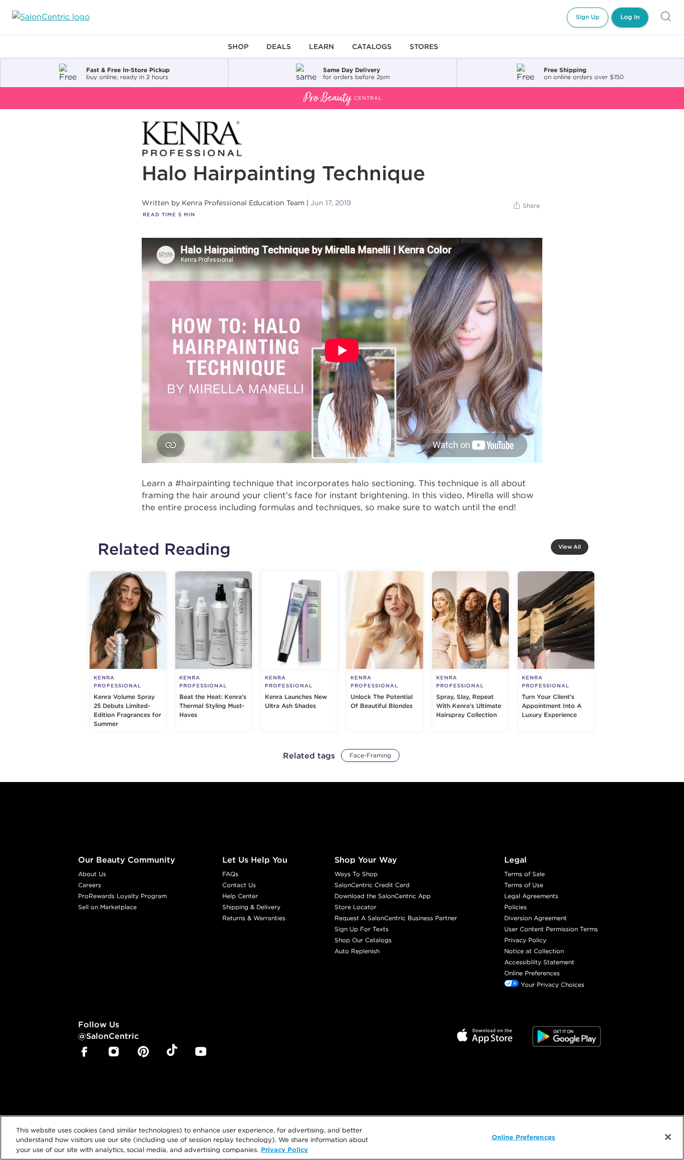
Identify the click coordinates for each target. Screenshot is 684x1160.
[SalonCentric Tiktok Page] (172, 1052)
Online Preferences (532, 973)
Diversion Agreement (535, 918)
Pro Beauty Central (37, 93)
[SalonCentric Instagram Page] (114, 1052)
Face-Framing (370, 755)
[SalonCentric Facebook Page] (84, 1052)
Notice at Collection (534, 951)
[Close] (668, 1137)
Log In (629, 17)
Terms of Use (523, 885)
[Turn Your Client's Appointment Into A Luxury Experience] (556, 651)
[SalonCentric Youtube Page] (201, 1052)
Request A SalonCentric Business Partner (395, 918)
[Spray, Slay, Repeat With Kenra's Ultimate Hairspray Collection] (470, 651)
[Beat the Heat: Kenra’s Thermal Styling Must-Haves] (213, 651)
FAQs (230, 874)
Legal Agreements (531, 896)
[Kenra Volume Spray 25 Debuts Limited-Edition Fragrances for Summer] (128, 651)
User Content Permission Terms (551, 929)
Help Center (240, 896)
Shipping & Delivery (251, 907)
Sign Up (587, 17)
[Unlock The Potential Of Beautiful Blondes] (385, 651)
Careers (89, 885)
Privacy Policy (525, 940)
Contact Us (239, 885)
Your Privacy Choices (551, 984)
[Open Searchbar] (666, 17)
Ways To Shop (356, 874)
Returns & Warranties (253, 918)
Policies (515, 907)
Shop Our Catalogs (363, 940)
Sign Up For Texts (361, 929)
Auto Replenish (357, 951)
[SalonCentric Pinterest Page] (143, 1052)
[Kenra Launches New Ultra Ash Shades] (299, 651)
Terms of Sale (524, 874)
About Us (92, 874)
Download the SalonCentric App (382, 896)
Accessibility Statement (539, 962)
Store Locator (355, 907)
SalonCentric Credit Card (372, 885)
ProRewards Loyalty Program (122, 896)
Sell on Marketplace (107, 907)
